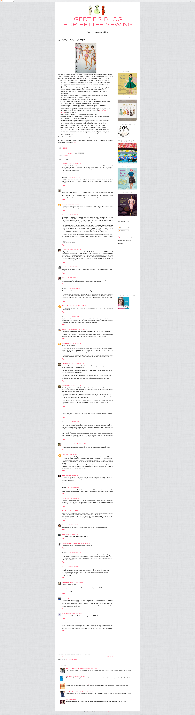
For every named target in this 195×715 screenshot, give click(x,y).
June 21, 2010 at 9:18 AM (71, 277)
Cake (109, 711)
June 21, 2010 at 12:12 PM (77, 363)
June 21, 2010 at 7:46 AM (76, 190)
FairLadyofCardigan (67, 306)
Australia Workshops (101, 32)
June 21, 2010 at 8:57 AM (73, 267)
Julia (63, 277)
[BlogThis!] (80, 153)
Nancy (63, 475)
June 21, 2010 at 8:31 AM (72, 215)
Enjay (63, 454)
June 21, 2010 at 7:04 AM (75, 163)
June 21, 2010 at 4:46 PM (73, 498)
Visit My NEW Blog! (71, 699)
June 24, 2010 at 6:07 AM (77, 623)
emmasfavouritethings (68, 443)
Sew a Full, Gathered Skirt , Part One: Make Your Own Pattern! (81, 668)
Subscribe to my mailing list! (124, 240)
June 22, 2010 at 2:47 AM (76, 582)
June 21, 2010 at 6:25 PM (72, 525)
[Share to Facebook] (83, 153)
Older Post (110, 656)
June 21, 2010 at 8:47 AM (75, 249)
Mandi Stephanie (66, 613)
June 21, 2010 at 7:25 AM (75, 177)
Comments (122, 230)
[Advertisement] (124, 269)
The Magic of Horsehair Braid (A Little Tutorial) (77, 684)
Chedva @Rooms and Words (69, 543)
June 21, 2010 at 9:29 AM (75, 288)
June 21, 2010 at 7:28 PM (84, 543)
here (74, 142)
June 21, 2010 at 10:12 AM (75, 316)
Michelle (64, 267)
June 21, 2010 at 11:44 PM (75, 552)
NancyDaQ (65, 385)
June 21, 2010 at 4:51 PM (71, 511)
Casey (63, 215)
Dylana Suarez (66, 582)
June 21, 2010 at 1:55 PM (72, 475)
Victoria (64, 525)
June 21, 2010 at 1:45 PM (71, 454)
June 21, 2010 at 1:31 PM (75, 421)
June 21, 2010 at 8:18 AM (73, 204)
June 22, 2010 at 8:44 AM (77, 598)
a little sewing (65, 190)
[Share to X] (81, 153)
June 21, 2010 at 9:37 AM (79, 306)
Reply (63, 172)
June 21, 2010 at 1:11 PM (75, 411)
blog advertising (121, 237)
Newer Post (62, 656)
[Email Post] (76, 153)
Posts (121, 227)
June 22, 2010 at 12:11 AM (72, 566)
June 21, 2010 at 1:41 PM (80, 443)
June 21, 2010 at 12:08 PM (74, 343)
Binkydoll (64, 343)
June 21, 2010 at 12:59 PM (74, 385)
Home (89, 32)
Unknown (64, 204)
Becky (63, 534)
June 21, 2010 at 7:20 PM (72, 534)
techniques (65, 155)
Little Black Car (66, 363)
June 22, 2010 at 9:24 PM (77, 613)
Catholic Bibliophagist (68, 329)
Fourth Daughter (66, 598)
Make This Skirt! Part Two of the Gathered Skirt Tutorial (79, 691)
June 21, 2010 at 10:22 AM (80, 329)
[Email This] (78, 153)
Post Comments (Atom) (71, 659)
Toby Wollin (65, 163)
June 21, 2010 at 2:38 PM (72, 487)
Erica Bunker (65, 249)
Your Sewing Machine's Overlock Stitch (76, 676)
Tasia (63, 511)
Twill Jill (64, 498)
